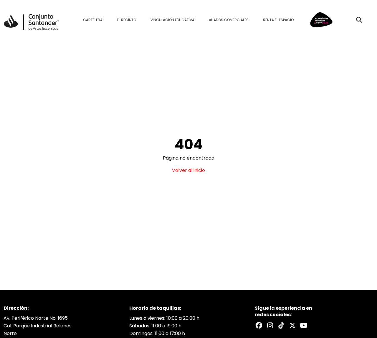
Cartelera (92, 19)
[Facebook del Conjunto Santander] (259, 325)
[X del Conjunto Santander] (292, 325)
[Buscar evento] (359, 20)
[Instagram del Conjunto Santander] (270, 325)
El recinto (126, 19)
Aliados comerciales (229, 19)
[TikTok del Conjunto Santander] (281, 325)
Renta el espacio (278, 19)
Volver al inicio (188, 170)
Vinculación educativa (172, 19)
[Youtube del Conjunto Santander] (304, 325)
